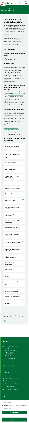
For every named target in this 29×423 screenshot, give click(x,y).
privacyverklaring (6, 408)
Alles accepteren (14, 412)
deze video (10, 58)
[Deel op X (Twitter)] (10, 316)
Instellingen (14, 416)
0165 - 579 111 (9, 352)
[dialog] (14, 411)
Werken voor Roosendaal (13, 389)
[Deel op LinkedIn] (18, 316)
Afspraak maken (9, 381)
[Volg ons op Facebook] (8, 365)
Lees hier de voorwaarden (12, 129)
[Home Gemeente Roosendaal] (7, 3)
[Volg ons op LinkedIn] (4, 365)
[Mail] (5, 320)
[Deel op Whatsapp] (22, 316)
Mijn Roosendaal (11, 386)
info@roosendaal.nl (10, 358)
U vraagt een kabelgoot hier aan (11, 127)
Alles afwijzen (14, 420)
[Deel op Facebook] (14, 316)
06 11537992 (9, 355)
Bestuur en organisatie (11, 383)
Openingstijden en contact (12, 378)
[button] (14, 146)
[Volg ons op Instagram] (12, 365)
